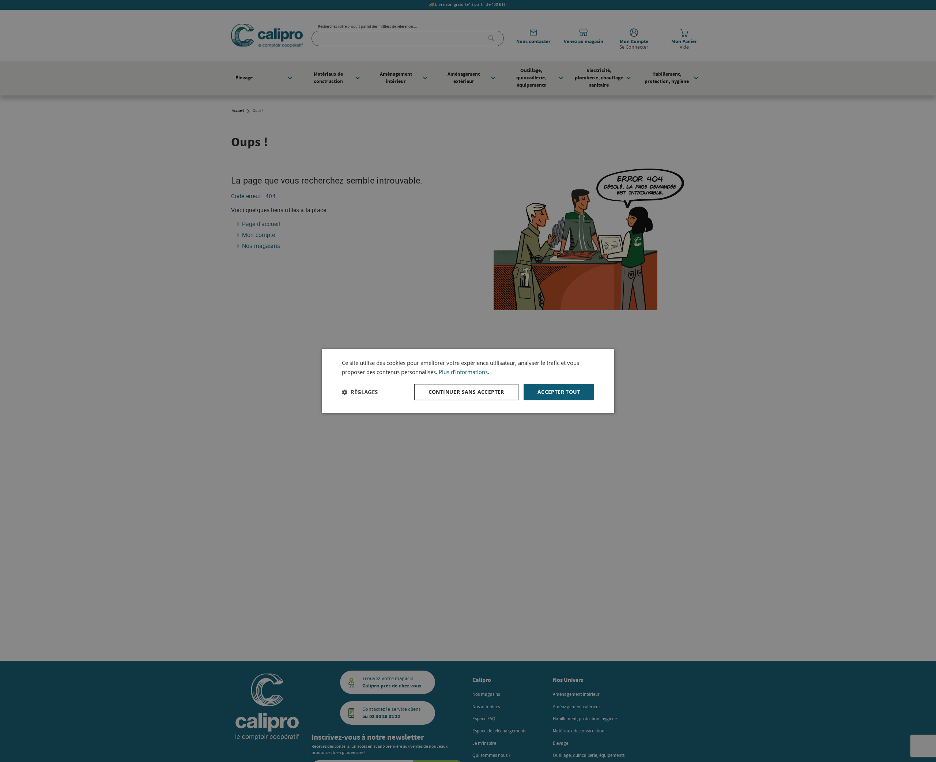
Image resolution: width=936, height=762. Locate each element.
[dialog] (468, 381)
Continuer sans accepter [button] (466, 391)
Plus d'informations (463, 372)
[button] (360, 392)
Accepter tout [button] (558, 391)
